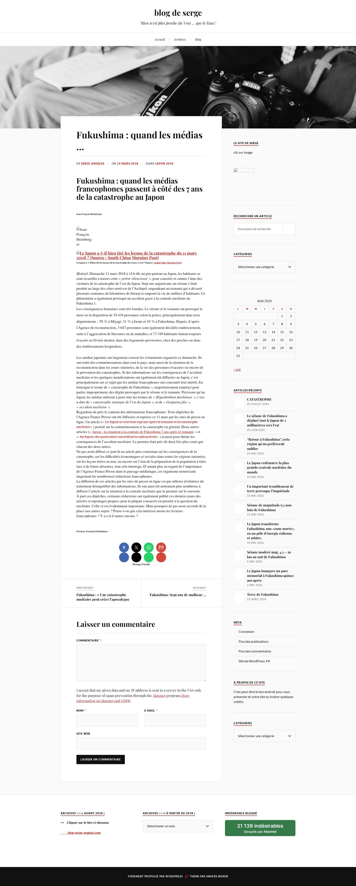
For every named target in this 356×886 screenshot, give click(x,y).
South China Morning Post (167, 262)
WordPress (174, 876)
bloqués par (260, 828)
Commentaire (88, 640)
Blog (198, 39)
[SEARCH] (289, 229)
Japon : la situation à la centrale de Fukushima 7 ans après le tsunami (143, 431)
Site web (83, 733)
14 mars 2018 (127, 163)
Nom (81, 710)
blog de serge (178, 12)
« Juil (237, 369)
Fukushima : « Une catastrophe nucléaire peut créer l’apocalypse (103, 596)
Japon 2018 (164, 163)
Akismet (159, 695)
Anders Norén (217, 876)
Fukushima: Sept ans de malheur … (178, 594)
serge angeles (92, 163)
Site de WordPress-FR (254, 661)
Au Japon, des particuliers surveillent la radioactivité (118, 436)
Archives (180, 39)
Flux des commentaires (255, 651)
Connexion (246, 631)
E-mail (150, 710)
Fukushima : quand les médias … (139, 140)
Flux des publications (253, 641)
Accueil (160, 39)
